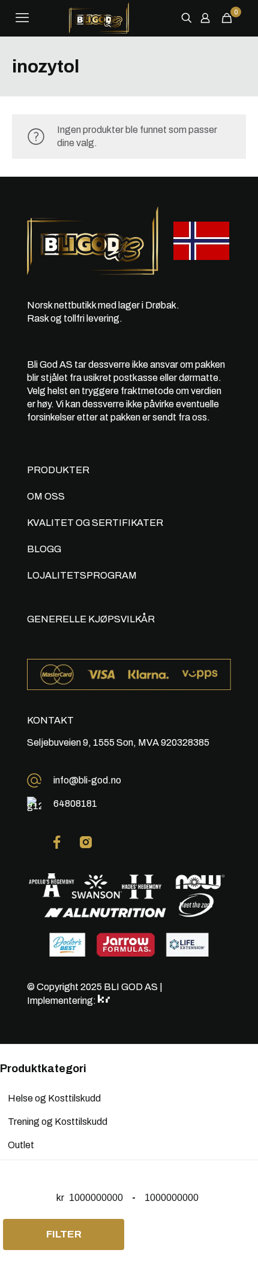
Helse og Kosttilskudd (54, 1098)
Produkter (58, 470)
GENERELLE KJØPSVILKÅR (91, 619)
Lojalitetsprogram (82, 575)
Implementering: (62, 1000)
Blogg (44, 549)
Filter (64, 1234)
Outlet (21, 1145)
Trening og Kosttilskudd (57, 1121)
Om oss (46, 496)
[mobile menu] (22, 18)
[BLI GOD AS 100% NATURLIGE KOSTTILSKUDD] (99, 18)
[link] (57, 842)
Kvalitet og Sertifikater (95, 523)
